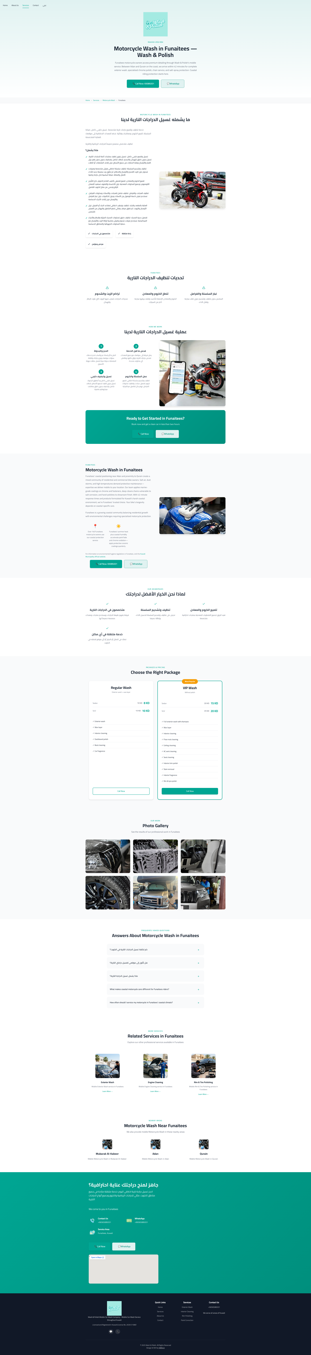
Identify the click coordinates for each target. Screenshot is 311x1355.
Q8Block (162, 1347)
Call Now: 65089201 (143, 84)
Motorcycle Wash (109, 100)
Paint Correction (187, 1320)
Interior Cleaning (187, 1311)
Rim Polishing (187, 1316)
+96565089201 (104, 1222)
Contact (36, 5)
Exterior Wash (187, 1307)
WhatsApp (173, 84)
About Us (15, 5)
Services (25, 5)
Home (5, 5)
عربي (44, 5)
